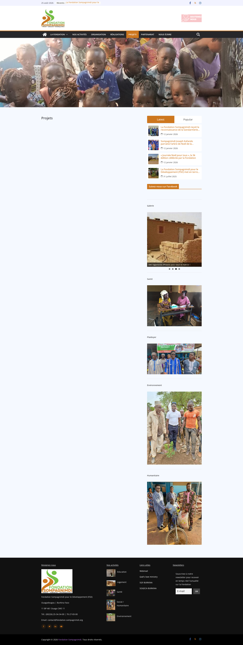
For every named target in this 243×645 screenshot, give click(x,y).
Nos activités (79, 34)
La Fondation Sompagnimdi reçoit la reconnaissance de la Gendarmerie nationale (180, 128)
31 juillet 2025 (170, 176)
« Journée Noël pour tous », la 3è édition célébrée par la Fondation (178, 156)
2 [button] (173, 269)
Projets (133, 34)
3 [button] (176, 269)
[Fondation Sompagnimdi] (44, 34)
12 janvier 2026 (170, 134)
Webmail (144, 571)
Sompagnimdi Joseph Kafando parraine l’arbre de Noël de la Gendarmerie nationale (177, 142)
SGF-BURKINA (146, 582)
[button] (66, 34)
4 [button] (179, 269)
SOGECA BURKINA (148, 588)
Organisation (98, 34)
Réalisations (117, 34)
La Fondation (57, 34)
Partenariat (147, 34)
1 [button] (169, 269)
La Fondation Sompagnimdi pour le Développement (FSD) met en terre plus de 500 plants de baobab (179, 170)
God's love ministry (149, 576)
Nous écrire (165, 34)
